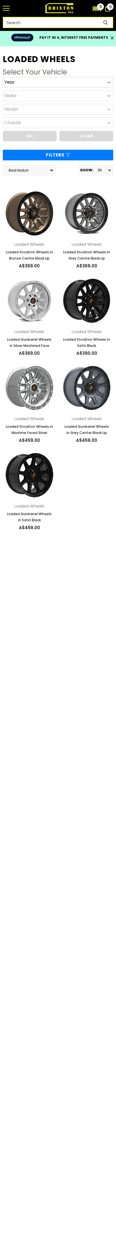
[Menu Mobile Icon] (6, 8)
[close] (112, 38)
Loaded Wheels (29, 244)
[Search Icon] (86, 8)
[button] (97, 8)
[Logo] (59, 8)
